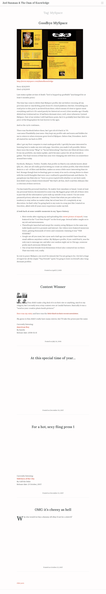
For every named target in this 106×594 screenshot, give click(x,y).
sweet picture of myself (72, 217)
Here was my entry (24, 314)
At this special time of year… (53, 358)
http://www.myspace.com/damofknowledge (35, 81)
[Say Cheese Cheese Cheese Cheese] (22, 303)
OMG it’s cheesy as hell (53, 509)
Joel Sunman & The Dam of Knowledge (25, 2)
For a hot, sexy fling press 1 (53, 427)
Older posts (20, 583)
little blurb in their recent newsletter (62, 314)
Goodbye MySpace (53, 23)
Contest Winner (53, 287)
